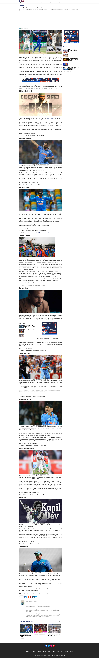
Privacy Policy (53, 655)
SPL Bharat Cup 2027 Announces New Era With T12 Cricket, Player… (73, 55)
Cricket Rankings (34, 593)
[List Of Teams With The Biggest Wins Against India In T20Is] (21, 326)
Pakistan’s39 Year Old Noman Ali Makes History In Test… (30, 335)
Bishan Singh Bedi (50, 118)
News (41, 1)
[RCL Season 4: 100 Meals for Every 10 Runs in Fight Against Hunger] (65, 51)
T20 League (59, 1)
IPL (50, 1)
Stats (54, 651)
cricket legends (28, 593)
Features (46, 1)
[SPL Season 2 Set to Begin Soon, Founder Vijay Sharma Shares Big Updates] (65, 59)
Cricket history (23, 593)
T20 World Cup (35, 1)
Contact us (48, 655)
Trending (65, 1)
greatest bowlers (44, 593)
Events (34, 651)
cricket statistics (39, 593)
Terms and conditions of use (60, 655)
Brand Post (28, 651)
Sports (57, 593)
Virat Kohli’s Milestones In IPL (29, 329)
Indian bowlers (49, 593)
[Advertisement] (49, 19)
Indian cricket (53, 593)
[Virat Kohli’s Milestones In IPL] (21, 331)
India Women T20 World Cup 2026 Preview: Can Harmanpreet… (73, 68)
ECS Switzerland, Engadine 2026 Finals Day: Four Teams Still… (73, 63)
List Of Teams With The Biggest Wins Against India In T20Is (29, 326)
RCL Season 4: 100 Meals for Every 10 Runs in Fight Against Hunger (73, 50)
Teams (54, 1)
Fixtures (44, 651)
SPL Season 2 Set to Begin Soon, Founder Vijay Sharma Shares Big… (73, 59)
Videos (71, 651)
